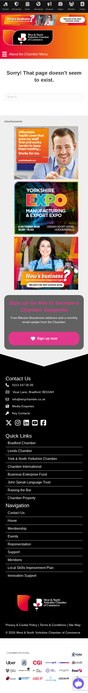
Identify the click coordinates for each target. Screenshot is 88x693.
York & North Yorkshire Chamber (32, 459)
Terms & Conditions (53, 625)
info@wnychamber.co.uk (28, 399)
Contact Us (16, 513)
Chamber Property (21, 498)
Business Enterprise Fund (27, 474)
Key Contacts (21, 413)
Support (14, 552)
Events (13, 536)
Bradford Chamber (22, 443)
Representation (19, 544)
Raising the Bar (19, 490)
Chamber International (24, 466)
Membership (17, 528)
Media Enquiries (23, 406)
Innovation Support (22, 575)
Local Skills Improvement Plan (31, 568)
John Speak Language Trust (29, 482)
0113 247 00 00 (22, 385)
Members (15, 560)
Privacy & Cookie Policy (21, 625)
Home (12, 520)
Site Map (75, 625)
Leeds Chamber (20, 451)
